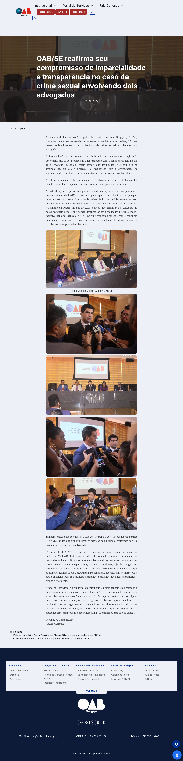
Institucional (43, 5)
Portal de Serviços (75, 5)
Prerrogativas (46, 12)
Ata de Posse (152, 674)
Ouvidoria (62, 12)
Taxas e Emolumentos (89, 679)
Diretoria (14, 674)
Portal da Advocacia (55, 670)
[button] (35, 18)
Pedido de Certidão (87, 670)
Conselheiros (17, 679)
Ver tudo (91, 690)
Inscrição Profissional (55, 682)
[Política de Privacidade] (176, 744)
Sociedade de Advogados (91, 674)
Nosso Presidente (19, 670)
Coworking (117, 670)
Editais (148, 679)
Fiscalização (78, 12)
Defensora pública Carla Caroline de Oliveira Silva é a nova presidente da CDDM (57, 635)
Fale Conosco (109, 5)
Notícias (17, 631)
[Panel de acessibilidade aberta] (177, 755)
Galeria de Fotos (120, 674)
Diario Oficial (152, 670)
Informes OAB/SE (121, 679)
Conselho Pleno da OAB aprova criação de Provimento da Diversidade (51, 638)
